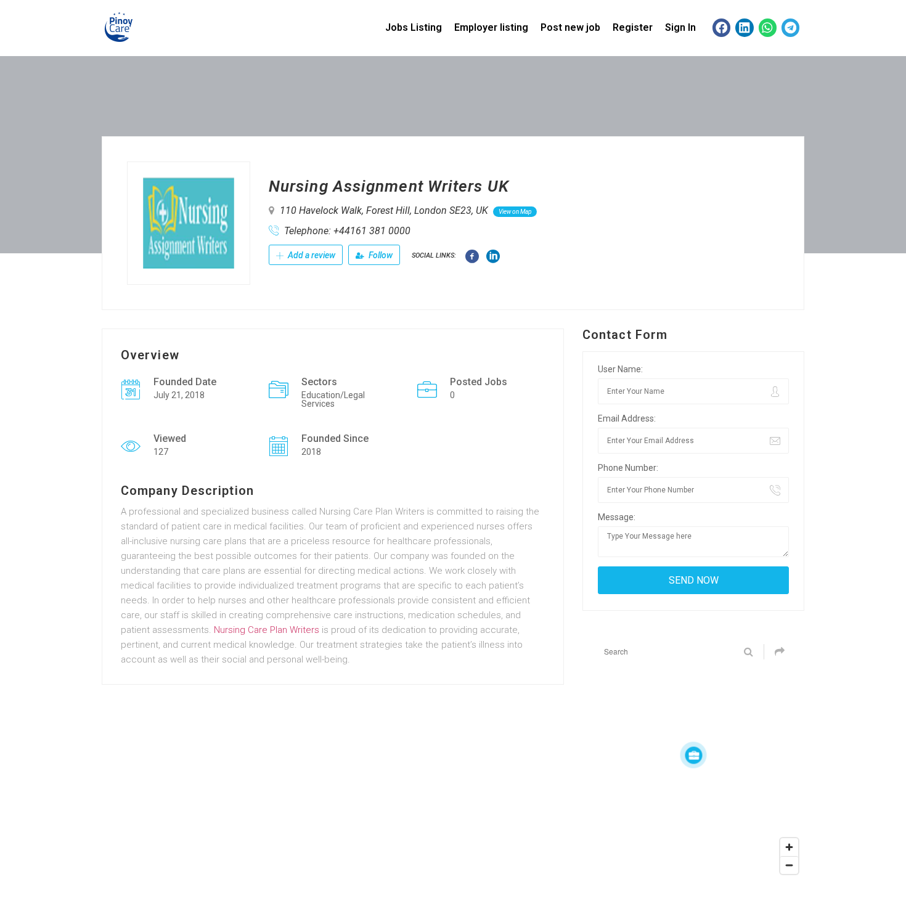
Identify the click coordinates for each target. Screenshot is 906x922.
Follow (380, 255)
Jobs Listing (413, 27)
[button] (721, 27)
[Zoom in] (789, 847)
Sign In (680, 27)
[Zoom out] (789, 865)
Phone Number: (628, 467)
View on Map (515, 211)
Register (633, 27)
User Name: (620, 369)
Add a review (310, 255)
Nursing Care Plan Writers (266, 629)
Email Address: (627, 418)
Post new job (570, 27)
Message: (616, 517)
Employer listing (491, 27)
